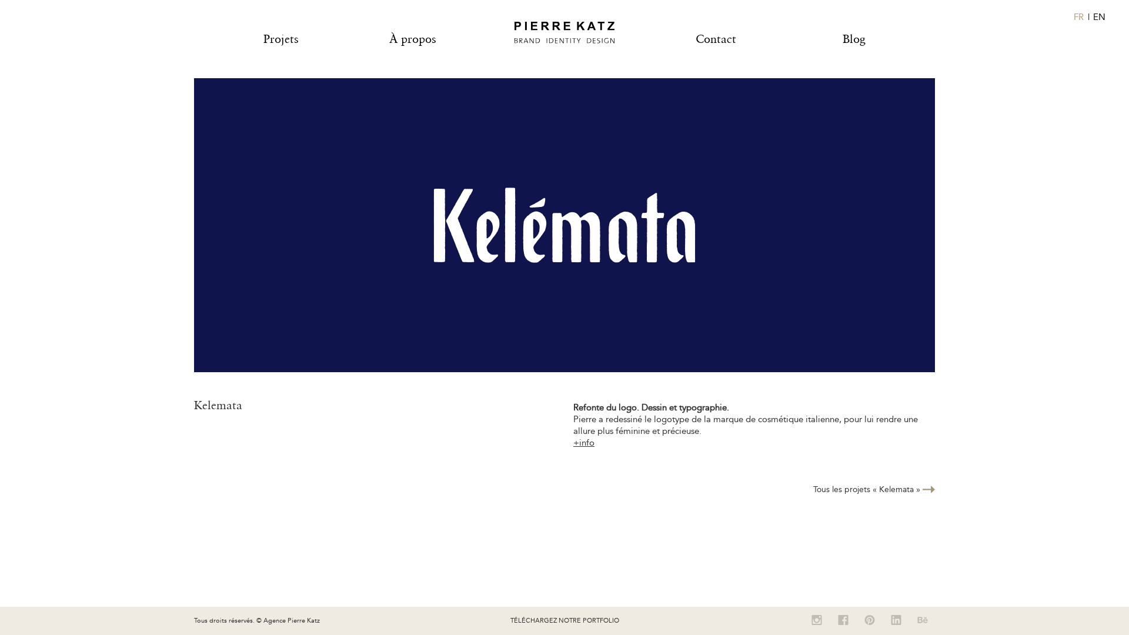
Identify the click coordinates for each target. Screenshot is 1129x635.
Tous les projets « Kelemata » (868, 489)
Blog (854, 39)
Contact (716, 39)
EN (1099, 17)
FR (1079, 17)
